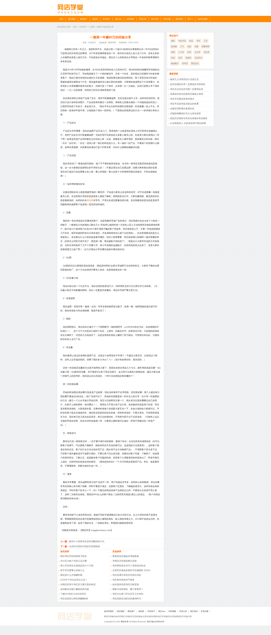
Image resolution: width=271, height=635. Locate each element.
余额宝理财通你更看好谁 (182, 108)
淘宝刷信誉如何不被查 (123, 579)
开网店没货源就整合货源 (124, 561)
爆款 (173, 41)
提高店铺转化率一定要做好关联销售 (187, 84)
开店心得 (142, 19)
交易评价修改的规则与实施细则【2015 (131, 570)
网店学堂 (124, 622)
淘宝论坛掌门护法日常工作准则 (127, 594)
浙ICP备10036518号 (155, 622)
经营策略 (130, 19)
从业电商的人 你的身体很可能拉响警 (188, 123)
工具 (205, 41)
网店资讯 (179, 19)
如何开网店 (109, 611)
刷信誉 (95, 19)
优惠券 (188, 58)
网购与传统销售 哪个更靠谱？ (127, 589)
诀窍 (180, 58)
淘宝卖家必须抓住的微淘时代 (126, 598)
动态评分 (198, 58)
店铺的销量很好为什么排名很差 (185, 113)
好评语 (185, 63)
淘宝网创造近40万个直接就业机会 (129, 565)
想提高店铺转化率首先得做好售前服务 (188, 118)
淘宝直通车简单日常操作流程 (126, 575)
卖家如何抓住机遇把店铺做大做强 (186, 94)
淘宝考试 (155, 19)
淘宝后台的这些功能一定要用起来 (186, 89)
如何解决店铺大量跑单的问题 (74, 589)
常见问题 (167, 19)
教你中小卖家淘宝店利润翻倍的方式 (86, 541)
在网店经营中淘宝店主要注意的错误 (78, 584)
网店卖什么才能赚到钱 (71, 575)
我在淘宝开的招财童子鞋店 (73, 556)
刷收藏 (174, 46)
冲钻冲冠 (182, 41)
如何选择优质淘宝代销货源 (125, 584)
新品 (191, 41)
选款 (189, 46)
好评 (189, 52)
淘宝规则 (71, 19)
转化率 (90, 200)
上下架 (181, 52)
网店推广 (84, 19)
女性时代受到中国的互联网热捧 (84, 546)
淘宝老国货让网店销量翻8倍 (74, 598)
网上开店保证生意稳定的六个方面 (76, 565)
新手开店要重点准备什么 (72, 570)
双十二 (190, 19)
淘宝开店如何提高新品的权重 (184, 103)
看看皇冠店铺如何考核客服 (125, 556)
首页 (61, 19)
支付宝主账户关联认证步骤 (73, 561)
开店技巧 (106, 19)
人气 (182, 46)
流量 (196, 46)
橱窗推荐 (205, 46)
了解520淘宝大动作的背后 (73, 594)
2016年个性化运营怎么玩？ (73, 579)
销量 (173, 52)
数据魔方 (175, 63)
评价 (198, 41)
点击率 (197, 52)
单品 (173, 58)
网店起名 (195, 63)
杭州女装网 (202, 19)
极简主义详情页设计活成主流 (184, 79)
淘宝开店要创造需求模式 (182, 99)
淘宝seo (118, 19)
